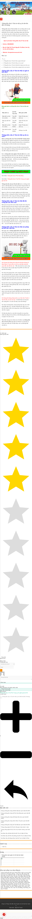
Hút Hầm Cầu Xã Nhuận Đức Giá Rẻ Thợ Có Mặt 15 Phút (15, 838)
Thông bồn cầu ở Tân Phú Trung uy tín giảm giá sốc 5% (14, 692)
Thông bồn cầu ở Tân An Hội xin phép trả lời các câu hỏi (17, 67)
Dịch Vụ (4, 846)
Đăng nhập (3, 660)
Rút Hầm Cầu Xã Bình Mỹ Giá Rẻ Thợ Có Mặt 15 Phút (14, 833)
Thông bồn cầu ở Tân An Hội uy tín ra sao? (13, 63)
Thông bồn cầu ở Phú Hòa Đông (15, 175)
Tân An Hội (8, 321)
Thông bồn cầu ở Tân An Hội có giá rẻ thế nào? (15, 61)
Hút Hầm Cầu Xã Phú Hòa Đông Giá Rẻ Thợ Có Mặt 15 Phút (16, 835)
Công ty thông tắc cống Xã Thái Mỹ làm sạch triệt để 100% (15, 824)
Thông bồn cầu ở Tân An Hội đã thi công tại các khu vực (17, 65)
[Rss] (16, 906)
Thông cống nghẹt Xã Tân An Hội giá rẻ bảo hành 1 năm (15, 827)
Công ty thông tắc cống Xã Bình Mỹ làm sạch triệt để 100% (15, 810)
